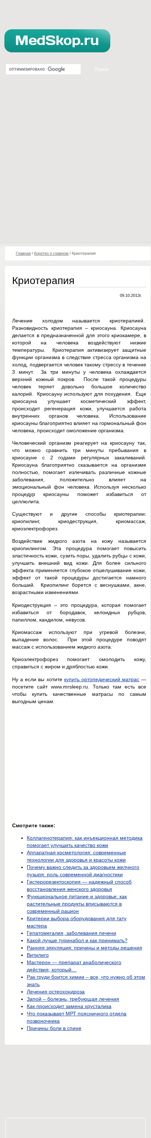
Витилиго (38, 955)
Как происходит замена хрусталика (69, 1006)
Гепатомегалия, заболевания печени (71, 933)
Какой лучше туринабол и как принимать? (77, 940)
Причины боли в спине (54, 1028)
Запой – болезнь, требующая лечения (73, 999)
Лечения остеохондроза (56, 992)
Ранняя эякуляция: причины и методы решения (84, 948)
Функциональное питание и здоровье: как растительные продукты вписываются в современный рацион (77, 903)
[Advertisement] (75, 163)
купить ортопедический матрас (101, 679)
